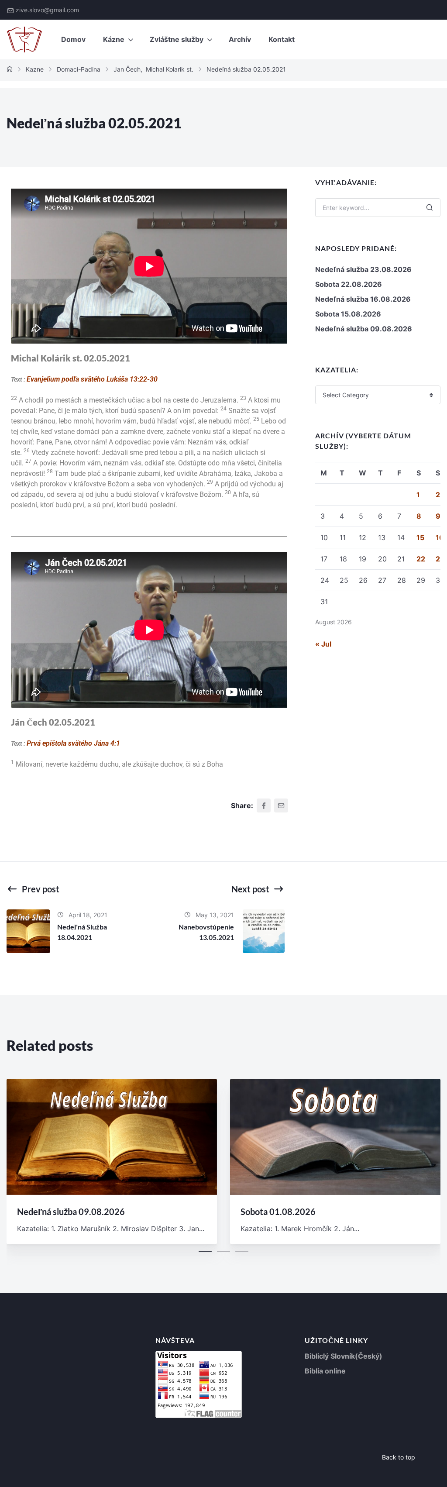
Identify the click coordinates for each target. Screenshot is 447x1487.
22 (420, 558)
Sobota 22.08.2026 (348, 284)
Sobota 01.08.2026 (278, 1211)
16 (440, 537)
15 (420, 537)
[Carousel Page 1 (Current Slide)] (205, 1251)
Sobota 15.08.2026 (348, 314)
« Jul (323, 644)
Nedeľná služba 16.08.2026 (363, 299)
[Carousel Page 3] (241, 1251)
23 (440, 558)
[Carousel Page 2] (223, 1251)
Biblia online (325, 1371)
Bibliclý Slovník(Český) (343, 1356)
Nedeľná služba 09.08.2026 (363, 328)
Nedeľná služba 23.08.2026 (363, 269)
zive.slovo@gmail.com (47, 10)
